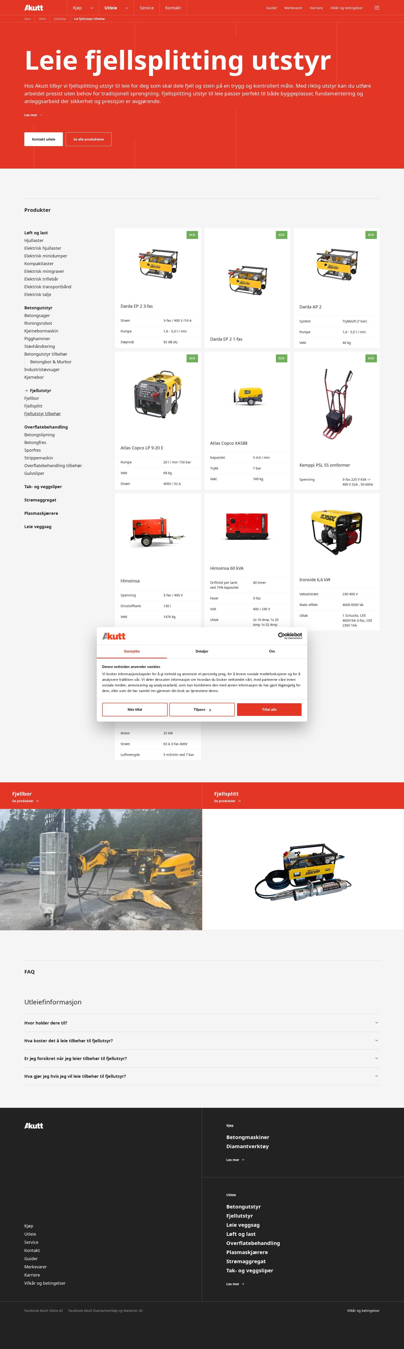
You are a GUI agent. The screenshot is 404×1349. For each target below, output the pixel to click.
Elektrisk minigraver (44, 271)
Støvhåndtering (39, 346)
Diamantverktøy (247, 1146)
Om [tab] (272, 651)
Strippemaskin (38, 458)
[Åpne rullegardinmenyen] (91, 8)
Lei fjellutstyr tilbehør (89, 19)
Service (147, 8)
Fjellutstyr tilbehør (42, 413)
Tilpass (199, 709)
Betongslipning (39, 434)
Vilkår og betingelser (346, 8)
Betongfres (35, 442)
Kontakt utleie (43, 139)
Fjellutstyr (60, 19)
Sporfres (32, 450)
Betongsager (37, 315)
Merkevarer (294, 8)
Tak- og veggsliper (43, 486)
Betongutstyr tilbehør (45, 354)
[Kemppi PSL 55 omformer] (337, 421)
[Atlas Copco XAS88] (247, 421)
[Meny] (376, 7)
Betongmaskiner (247, 1136)
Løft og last (36, 232)
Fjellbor (31, 398)
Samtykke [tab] (132, 651)
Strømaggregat (40, 500)
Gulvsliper (34, 473)
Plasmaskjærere (41, 513)
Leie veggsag (37, 526)
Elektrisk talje (37, 294)
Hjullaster (33, 240)
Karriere (316, 8)
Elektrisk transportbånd (47, 286)
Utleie (111, 8)
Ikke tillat (135, 709)
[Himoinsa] (158, 562)
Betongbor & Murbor (51, 361)
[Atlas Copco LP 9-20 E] (158, 421)
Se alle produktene (88, 139)
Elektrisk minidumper (45, 256)
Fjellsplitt (33, 406)
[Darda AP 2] (337, 288)
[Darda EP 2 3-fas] (158, 288)
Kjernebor (34, 377)
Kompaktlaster (39, 263)
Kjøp (77, 8)
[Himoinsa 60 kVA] (247, 562)
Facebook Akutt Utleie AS (43, 1310)
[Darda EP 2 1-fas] (247, 288)
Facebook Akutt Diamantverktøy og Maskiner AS (106, 1310)
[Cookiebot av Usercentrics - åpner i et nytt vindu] (281, 635)
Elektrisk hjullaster (42, 248)
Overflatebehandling (46, 427)
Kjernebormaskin (41, 331)
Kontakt (173, 8)
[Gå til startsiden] (33, 8)
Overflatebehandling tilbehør (53, 465)
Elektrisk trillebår (41, 279)
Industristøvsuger (42, 369)
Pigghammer (37, 338)
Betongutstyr (38, 307)
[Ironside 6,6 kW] (337, 562)
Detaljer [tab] (202, 651)
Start (27, 19)
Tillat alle (269, 709)
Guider (271, 8)
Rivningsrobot (38, 323)
